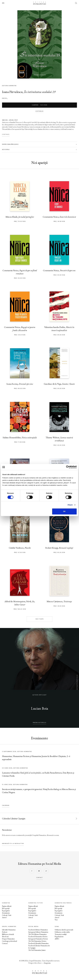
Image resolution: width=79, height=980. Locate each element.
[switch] (30, 497)
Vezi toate (39, 619)
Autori (4, 917)
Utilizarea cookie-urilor (62, 932)
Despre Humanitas (8, 939)
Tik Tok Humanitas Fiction (37, 941)
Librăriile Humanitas (9, 930)
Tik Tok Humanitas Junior (37, 950)
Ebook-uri (5, 936)
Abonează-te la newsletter (13, 843)
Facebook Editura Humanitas (38, 930)
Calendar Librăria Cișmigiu (13, 818)
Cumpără (39, 105)
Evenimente (6, 913)
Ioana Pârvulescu (12, 92)
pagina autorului (39, 722)
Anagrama (47, 963)
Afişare (70, 505)
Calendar (5, 805)
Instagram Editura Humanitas (38, 932)
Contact (5, 943)
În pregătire (6, 911)
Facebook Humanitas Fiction (37, 936)
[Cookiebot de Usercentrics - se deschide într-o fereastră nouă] (68, 467)
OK (64, 511)
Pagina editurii (6, 906)
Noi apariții (5, 908)
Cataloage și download (9, 941)
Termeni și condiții (60, 934)
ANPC (57, 939)
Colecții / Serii (6, 915)
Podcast (4, 932)
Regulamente (59, 936)
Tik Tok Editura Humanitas (37, 934)
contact (39, 877)
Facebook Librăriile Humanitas (38, 943)
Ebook (4, 98)
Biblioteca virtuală (8, 934)
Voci (56, 920)
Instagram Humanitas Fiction (38, 939)
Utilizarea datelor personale (64, 930)
